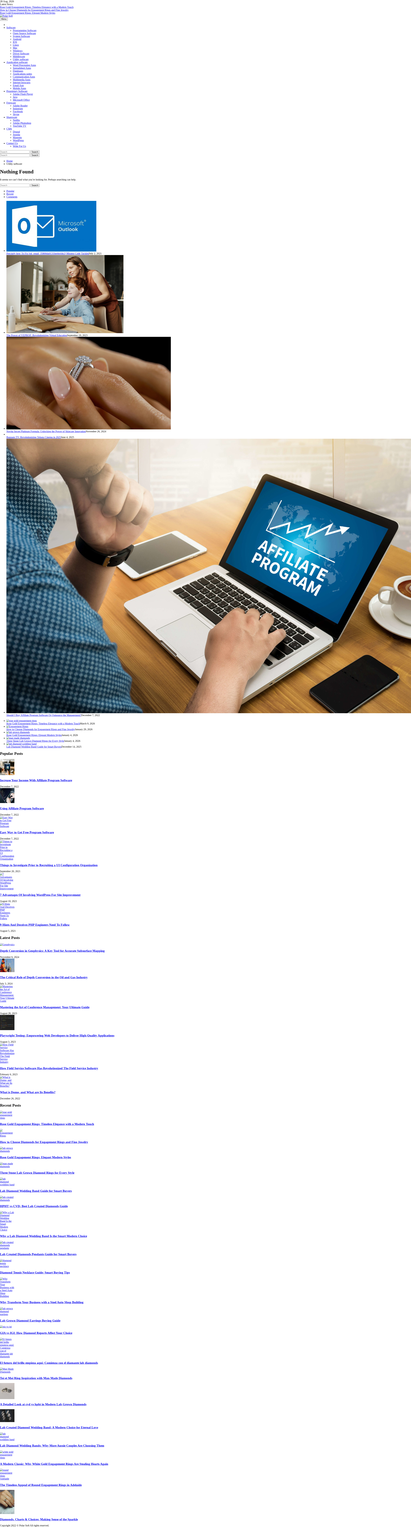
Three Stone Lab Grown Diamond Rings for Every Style (35, 741)
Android (17, 39)
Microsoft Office (21, 100)
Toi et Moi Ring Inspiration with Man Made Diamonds (36, 1378)
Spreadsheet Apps (22, 68)
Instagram (18, 108)
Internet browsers (21, 82)
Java (15, 97)
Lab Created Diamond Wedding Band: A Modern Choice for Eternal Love (49, 1427)
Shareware (11, 117)
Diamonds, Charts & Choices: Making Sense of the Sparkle (39, 1519)
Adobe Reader (20, 105)
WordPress (18, 140)
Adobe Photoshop (22, 123)
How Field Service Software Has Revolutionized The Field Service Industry (49, 1068)
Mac (15, 47)
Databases (18, 71)
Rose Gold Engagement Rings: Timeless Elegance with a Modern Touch (37, 7)
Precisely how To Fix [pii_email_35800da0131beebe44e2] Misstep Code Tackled (47, 253)
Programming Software (24, 30)
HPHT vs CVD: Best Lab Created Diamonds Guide (34, 1206)
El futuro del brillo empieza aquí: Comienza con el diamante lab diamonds (49, 1363)
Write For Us (19, 146)
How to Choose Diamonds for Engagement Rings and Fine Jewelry (34, 10)
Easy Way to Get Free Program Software (27, 832)
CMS (9, 128)
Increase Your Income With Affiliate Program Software (36, 780)
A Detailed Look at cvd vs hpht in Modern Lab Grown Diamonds (43, 1404)
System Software (21, 36)
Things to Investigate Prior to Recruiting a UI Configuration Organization (49, 865)
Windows (17, 50)
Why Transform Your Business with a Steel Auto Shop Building (41, 1302)
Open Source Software (24, 33)
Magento (17, 137)
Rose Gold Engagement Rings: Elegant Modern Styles (27, 13)
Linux (16, 45)
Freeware (11, 102)
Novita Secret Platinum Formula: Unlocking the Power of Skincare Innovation (46, 431)
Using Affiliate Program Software (22, 808)
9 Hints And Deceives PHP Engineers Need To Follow (35, 924)
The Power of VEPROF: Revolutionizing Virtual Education (36, 335)
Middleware (19, 56)
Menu (3, 19)
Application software (17, 62)
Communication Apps (24, 76)
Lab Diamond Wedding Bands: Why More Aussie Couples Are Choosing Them (52, 1445)
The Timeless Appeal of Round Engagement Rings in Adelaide (41, 1485)
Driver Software (21, 53)
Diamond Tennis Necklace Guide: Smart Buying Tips (35, 1272)
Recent (9, 194)
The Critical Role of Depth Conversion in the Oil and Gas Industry (44, 977)
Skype (16, 114)
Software (11, 27)
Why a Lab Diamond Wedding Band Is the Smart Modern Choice (43, 1236)
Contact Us (12, 143)
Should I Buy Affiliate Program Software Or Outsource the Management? (43, 715)
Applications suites (22, 73)
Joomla (16, 134)
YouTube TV (19, 126)
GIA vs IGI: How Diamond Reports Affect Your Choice (36, 1333)
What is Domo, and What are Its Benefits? (28, 1092)
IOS (15, 42)
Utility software (21, 59)
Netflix (16, 120)
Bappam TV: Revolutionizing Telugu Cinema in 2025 (33, 437)
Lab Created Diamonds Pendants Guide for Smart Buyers (38, 1254)
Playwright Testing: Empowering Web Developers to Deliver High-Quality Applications (57, 1035)
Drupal (16, 131)
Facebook (18, 111)
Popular (10, 191)
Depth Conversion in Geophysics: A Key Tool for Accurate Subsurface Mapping (52, 950)
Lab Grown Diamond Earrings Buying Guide (30, 1320)
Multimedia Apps (21, 79)
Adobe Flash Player (23, 94)
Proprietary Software (16, 91)
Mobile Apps (19, 88)
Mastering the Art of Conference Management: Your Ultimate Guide (44, 1007)
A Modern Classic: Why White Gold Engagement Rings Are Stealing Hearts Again (54, 1464)
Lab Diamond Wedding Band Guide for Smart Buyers (33, 746)
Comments (11, 196)
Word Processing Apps (24, 65)
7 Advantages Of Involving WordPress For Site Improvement (40, 895)
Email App (18, 85)
